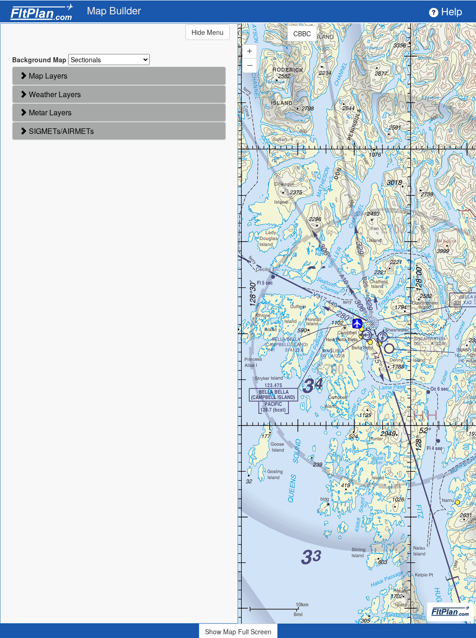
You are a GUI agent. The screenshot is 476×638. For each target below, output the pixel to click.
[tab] (119, 76)
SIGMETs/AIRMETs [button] (60, 131)
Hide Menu (208, 32)
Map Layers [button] (47, 75)
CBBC (302, 33)
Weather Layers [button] (54, 94)
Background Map (39, 59)
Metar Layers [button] (49, 112)
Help (450, 11)
